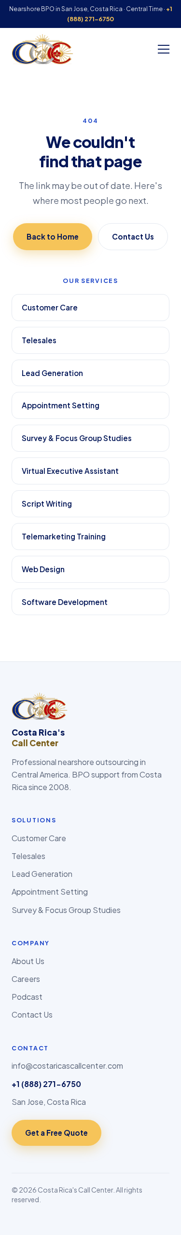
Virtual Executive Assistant (70, 470)
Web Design (43, 569)
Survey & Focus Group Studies (77, 438)
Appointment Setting (60, 405)
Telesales (39, 340)
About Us (28, 961)
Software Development (65, 601)
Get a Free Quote (56, 1132)
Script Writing (47, 503)
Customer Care (50, 307)
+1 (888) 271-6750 (46, 1084)
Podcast (27, 997)
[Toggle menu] (163, 49)
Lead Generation (52, 372)
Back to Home (53, 236)
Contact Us (133, 236)
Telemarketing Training (64, 536)
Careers (26, 979)
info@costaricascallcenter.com (67, 1065)
